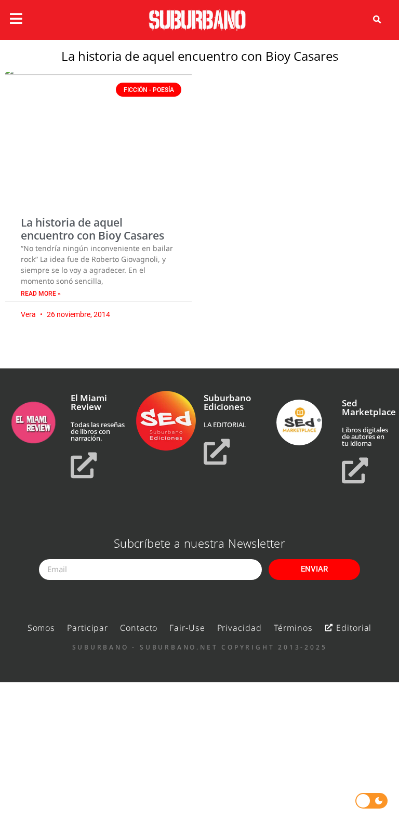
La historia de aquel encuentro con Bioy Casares (92, 229)
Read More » (41, 293)
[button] (377, 19)
